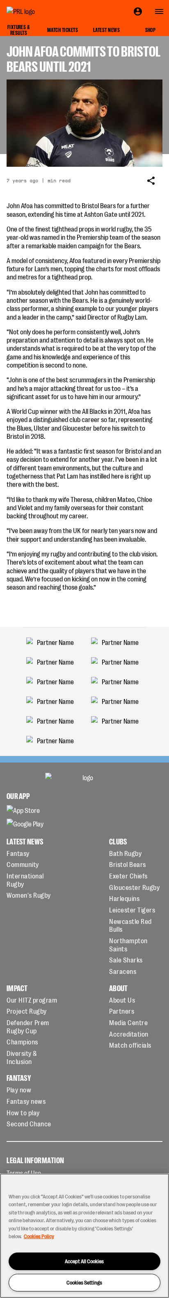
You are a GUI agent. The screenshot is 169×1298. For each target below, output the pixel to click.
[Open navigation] (159, 11)
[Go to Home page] (39, 11)
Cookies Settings (84, 1282)
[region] (84, 1235)
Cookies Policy (39, 1236)
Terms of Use (24, 1173)
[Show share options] (150, 180)
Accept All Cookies (84, 1261)
